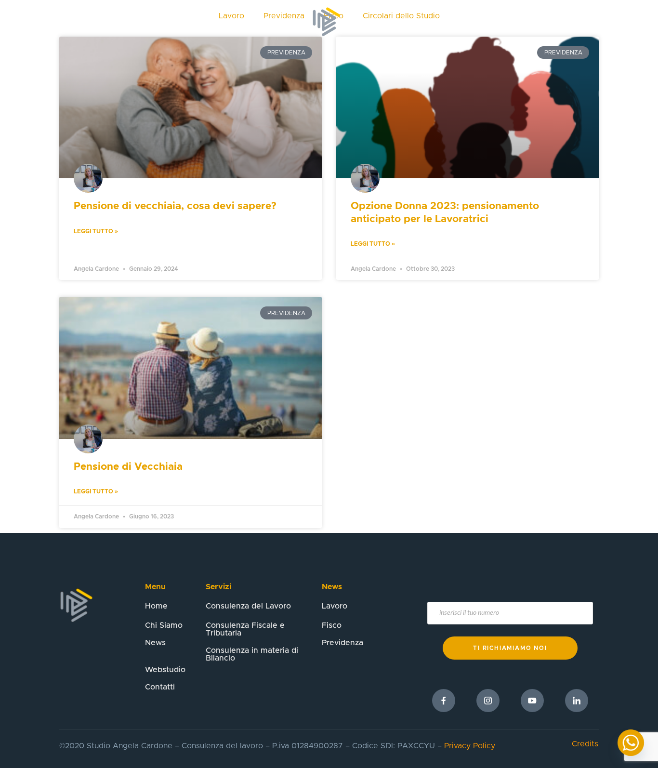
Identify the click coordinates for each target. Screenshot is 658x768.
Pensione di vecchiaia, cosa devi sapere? (175, 206)
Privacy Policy (469, 746)
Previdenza (342, 643)
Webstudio (432, 22)
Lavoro (334, 606)
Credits (585, 744)
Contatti (486, 22)
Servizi (260, 22)
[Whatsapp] (631, 742)
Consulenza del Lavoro (248, 606)
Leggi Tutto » (96, 231)
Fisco (332, 625)
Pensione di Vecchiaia (128, 467)
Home (160, 22)
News (382, 22)
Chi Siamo (209, 22)
